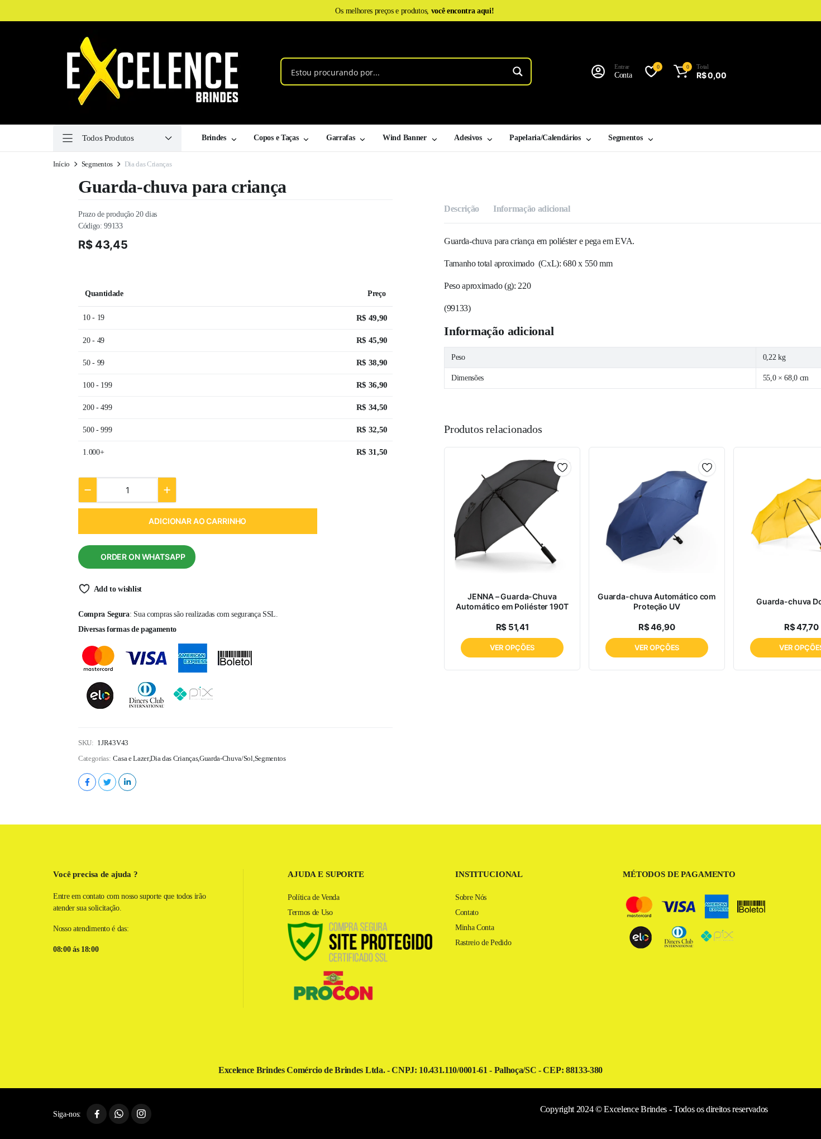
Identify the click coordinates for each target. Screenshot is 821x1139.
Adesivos (467, 138)
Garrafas (340, 138)
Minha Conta (474, 927)
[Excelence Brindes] (148, 71)
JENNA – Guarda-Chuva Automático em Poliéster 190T (512, 601)
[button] (698, 71)
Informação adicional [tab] (531, 208)
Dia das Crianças (174, 758)
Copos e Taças (276, 138)
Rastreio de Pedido (483, 942)
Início (61, 164)
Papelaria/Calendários (544, 138)
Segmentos (625, 138)
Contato (467, 912)
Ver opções (512, 647)
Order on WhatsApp (143, 556)
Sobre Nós (470, 897)
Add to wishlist (118, 589)
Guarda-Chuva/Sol (226, 758)
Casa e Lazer (131, 758)
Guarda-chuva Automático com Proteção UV (657, 601)
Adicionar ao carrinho (197, 521)
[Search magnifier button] (517, 71)
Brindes (214, 138)
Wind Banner (404, 138)
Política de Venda (314, 897)
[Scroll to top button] (796, 1114)
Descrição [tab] (461, 208)
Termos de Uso (310, 912)
